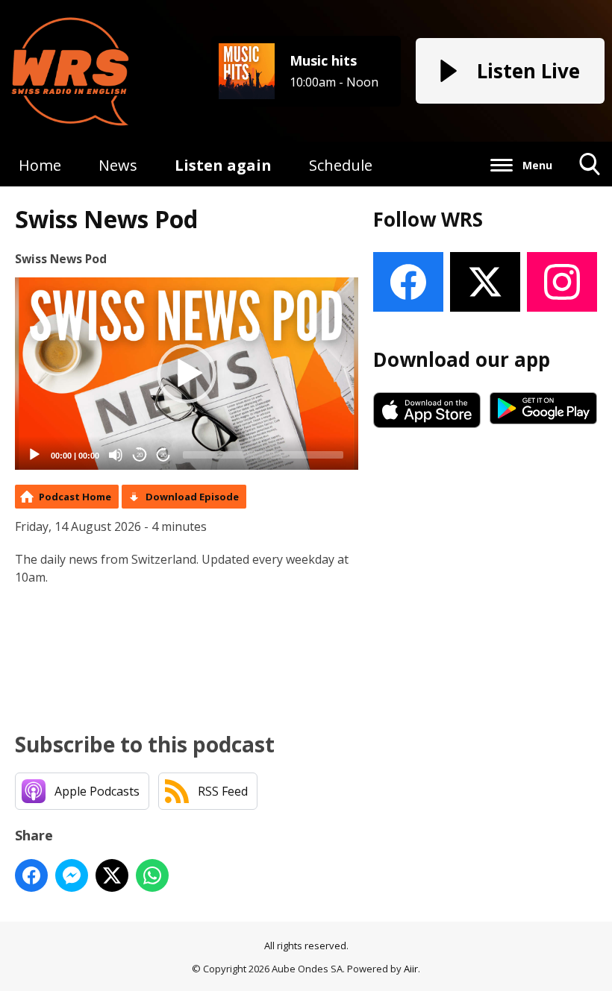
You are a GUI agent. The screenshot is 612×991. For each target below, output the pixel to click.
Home (40, 165)
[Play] (34, 454)
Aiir (411, 968)
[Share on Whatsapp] (152, 875)
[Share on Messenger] (71, 875)
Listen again (223, 165)
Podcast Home (75, 496)
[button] (186, 373)
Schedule (340, 165)
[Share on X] (112, 875)
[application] (186, 374)
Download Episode (192, 496)
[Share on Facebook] (31, 875)
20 (140, 455)
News (118, 165)
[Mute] (115, 454)
